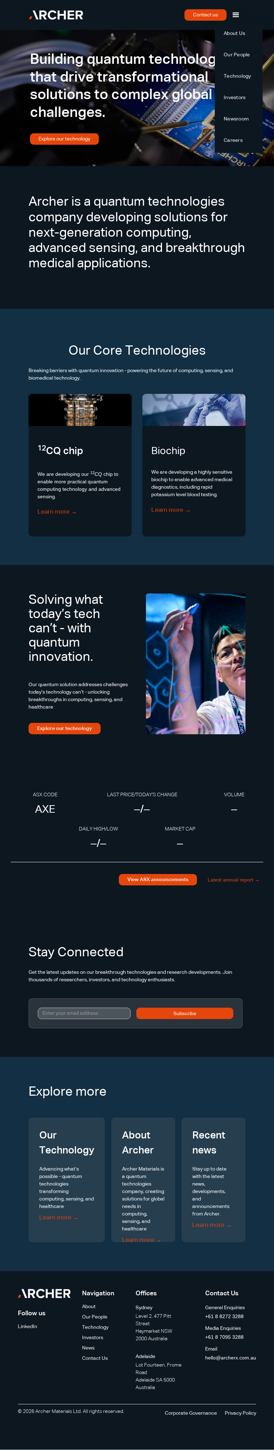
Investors (234, 97)
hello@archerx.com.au (230, 1358)
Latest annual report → (234, 879)
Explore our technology (64, 139)
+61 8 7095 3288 (224, 1337)
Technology (237, 76)
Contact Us (95, 1358)
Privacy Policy (240, 1413)
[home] (56, 15)
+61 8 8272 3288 (224, 1316)
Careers (233, 140)
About (89, 1306)
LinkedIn (27, 1326)
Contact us (205, 14)
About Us (234, 33)
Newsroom (236, 119)
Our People (237, 54)
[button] (236, 15)
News (88, 1348)
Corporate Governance (191, 1413)
